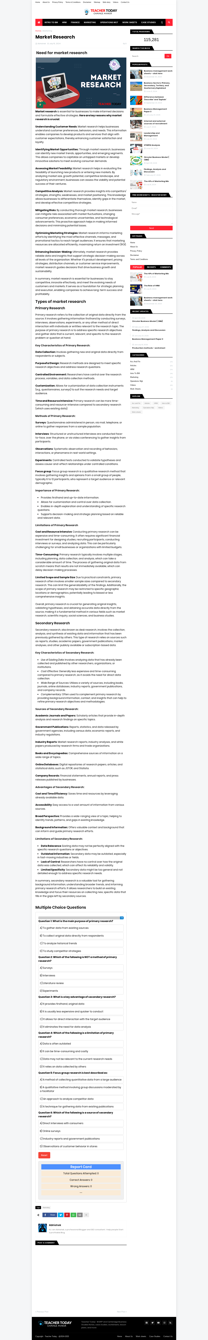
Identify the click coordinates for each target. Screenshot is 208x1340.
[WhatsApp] (73, 1215)
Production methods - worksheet (148, 348)
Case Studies (154, 1336)
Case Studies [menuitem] (148, 22)
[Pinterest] (67, 1215)
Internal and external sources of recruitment (155, 122)
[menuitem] (38, 22)
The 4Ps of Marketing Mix (156, 181)
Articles (151, 365)
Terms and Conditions (139, 259)
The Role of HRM (152, 285)
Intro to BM (151, 373)
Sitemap (97, 2)
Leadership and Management (152, 134)
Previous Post (42, 1312)
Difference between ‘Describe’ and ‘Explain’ (155, 98)
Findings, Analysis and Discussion (155, 170)
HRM (151, 369)
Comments (165, 267)
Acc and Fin (151, 361)
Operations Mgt (151, 381)
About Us (46, 2)
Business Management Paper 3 (155, 110)
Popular (137, 267)
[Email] (80, 1215)
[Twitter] (61, 1215)
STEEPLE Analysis (152, 145)
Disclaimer (87, 2)
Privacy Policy (57, 2)
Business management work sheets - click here (158, 72)
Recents (151, 267)
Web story (106, 2)
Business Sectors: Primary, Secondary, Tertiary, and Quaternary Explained (157, 85)
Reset (44, 1155)
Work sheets (151, 389)
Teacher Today (51, 1336)
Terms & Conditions (73, 2)
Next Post (121, 1312)
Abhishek (55, 1225)
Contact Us (125, 2)
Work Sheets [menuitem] (129, 22)
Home (37, 2)
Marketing (47, 30)
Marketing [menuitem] (90, 22)
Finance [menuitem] (75, 22)
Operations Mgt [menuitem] (109, 22)
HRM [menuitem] (64, 22)
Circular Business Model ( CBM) (156, 158)
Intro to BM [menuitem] (51, 22)
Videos (115, 2)
